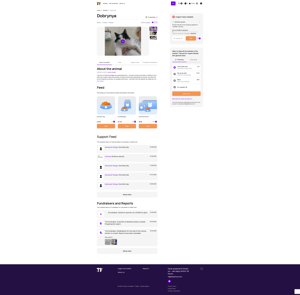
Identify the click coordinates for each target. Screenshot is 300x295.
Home (98, 10)
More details (100, 81)
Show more (127, 194)
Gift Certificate (113, 3)
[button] (123, 41)
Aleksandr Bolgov (111, 147)
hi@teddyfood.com (175, 277)
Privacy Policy (172, 286)
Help (173, 3)
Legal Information (124, 268)
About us (122, 3)
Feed (106, 126)
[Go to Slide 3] (153, 38)
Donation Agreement (174, 291)
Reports (146, 268)
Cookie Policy (172, 288)
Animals (105, 3)
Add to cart (186, 93)
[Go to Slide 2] (153, 33)
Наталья (108, 156)
